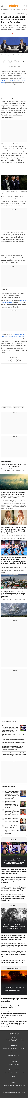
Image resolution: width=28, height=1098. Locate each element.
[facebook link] (6, 1040)
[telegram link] (19, 1040)
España (15, 1048)
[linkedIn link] (22, 1040)
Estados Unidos (21, 1048)
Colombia (10, 1048)
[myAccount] (25, 6)
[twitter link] (9, 1040)
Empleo (17, 1064)
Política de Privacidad (20, 1085)
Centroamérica (18, 1052)
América (5, 1048)
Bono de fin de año (6, 407)
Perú (12, 1052)
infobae (3, 13)
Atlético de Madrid (15, 9)
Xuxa (8, 9)
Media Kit (14, 1076)
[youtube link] (15, 1040)
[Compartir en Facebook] (8, 62)
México (8, 1052)
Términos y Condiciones (8, 1085)
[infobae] (14, 5)
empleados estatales (18, 407)
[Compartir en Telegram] (18, 62)
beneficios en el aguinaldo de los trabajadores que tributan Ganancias (13, 336)
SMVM (21, 9)
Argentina (5, 1073)
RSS (18, 1055)
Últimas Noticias (12, 1055)
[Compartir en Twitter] (11, 62)
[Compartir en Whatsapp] (4, 62)
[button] (2, 6)
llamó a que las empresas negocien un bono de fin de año (13, 80)
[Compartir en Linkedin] (15, 62)
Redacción (11, 1064)
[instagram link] (12, 1040)
